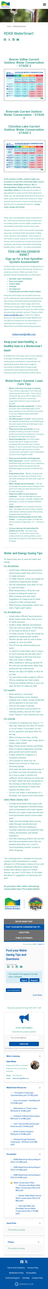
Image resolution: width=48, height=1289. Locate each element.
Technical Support (12, 1278)
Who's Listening (13, 1056)
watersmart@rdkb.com (13, 315)
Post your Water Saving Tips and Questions (16, 955)
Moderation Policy (16, 1273)
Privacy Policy (32, 1268)
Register (34, 980)
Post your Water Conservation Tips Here (25, 927)
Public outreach (24, 938)
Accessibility (31, 1273)
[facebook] (21, 1261)
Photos (11, 1242)
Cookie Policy (37, 1278)
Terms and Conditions (16, 1268)
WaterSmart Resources (16, 1088)
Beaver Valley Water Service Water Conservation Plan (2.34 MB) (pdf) (28, 1198)
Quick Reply (37, 995)
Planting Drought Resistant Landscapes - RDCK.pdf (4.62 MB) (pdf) (24, 1141)
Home (9, 26)
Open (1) (41, 944)
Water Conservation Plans (24, 1183)
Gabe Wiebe (11, 1061)
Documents (11, 1154)
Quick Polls (11, 1223)
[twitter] (26, 1261)
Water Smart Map (24, 922)
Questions (24, 932)
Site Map (26, 1278)
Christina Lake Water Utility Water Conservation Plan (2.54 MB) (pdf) (28, 1187)
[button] (5, 39)
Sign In (24, 980)
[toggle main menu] (44, 4)
